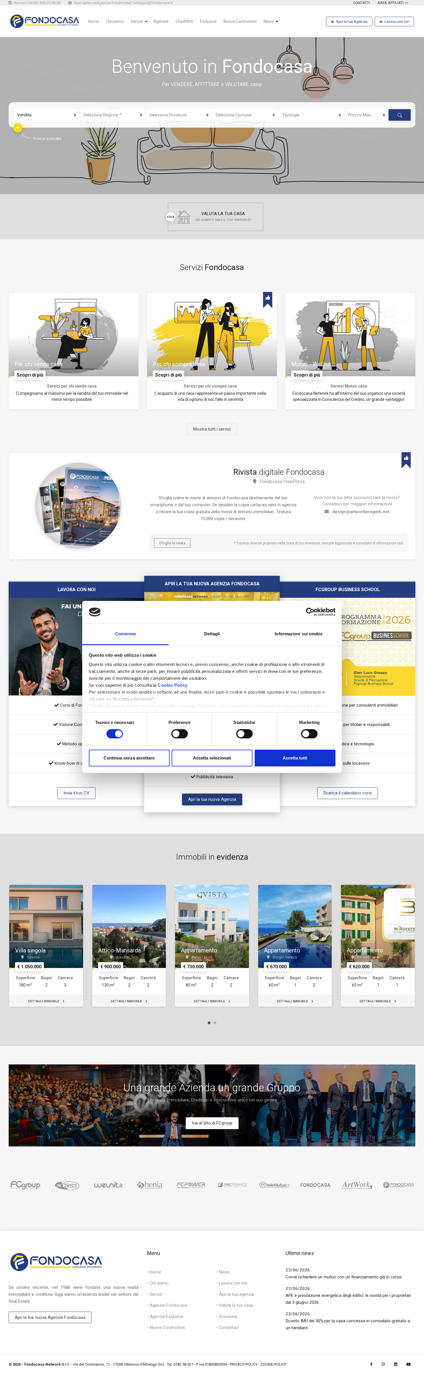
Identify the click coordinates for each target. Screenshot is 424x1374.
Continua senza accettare (129, 757)
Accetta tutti (295, 757)
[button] (17, 127)
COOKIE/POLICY (273, 1364)
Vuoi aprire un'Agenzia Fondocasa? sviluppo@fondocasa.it (122, 3)
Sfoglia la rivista (172, 543)
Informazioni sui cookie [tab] (298, 633)
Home (93, 21)
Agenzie (161, 21)
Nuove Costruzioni (240, 21)
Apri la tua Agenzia (351, 21)
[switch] (179, 733)
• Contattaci (227, 1327)
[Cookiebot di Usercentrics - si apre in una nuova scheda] (310, 612)
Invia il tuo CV (76, 793)
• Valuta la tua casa (234, 1305)
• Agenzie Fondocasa (167, 1305)
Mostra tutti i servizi (212, 429)
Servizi (137, 21)
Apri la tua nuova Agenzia (212, 799)
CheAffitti (184, 21)
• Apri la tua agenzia (235, 1294)
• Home (154, 1272)
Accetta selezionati (212, 757)
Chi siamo (115, 21)
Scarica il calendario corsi (347, 793)
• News (223, 1272)
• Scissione (226, 1316)
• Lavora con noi (231, 1283)
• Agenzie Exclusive (165, 1316)
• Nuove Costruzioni (166, 1327)
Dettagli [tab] (212, 633)
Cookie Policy (172, 685)
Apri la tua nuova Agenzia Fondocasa (50, 1317)
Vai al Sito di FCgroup (212, 1123)
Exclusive (208, 21)
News (269, 21)
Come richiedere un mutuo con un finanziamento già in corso (344, 1277)
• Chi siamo (158, 1283)
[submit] (400, 115)
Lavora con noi (396, 21)
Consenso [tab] (125, 633)
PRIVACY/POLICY (244, 1364)
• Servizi (154, 1294)
